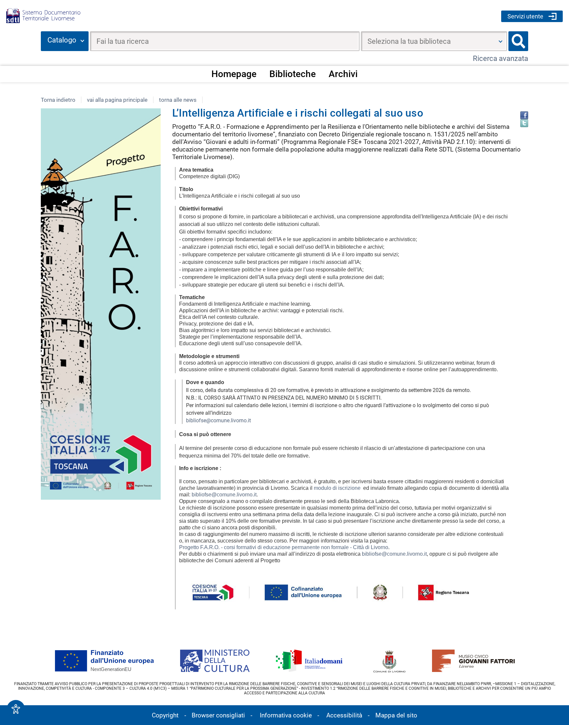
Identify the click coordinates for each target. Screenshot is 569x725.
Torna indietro (58, 100)
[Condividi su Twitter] (524, 123)
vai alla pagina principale (117, 100)
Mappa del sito (396, 715)
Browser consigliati (218, 715)
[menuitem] (234, 74)
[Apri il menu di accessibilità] (16, 709)
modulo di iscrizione (337, 488)
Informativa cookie (286, 715)
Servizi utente (525, 16)
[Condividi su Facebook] (524, 115)
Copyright (165, 715)
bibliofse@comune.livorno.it (218, 420)
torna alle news (178, 100)
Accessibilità (344, 715)
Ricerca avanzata (500, 58)
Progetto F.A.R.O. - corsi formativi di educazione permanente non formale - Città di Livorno (283, 547)
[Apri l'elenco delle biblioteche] (500, 41)
